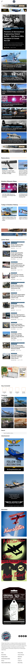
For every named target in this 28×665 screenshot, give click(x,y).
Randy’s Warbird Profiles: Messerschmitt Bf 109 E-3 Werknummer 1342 (17, 287)
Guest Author (13, 279)
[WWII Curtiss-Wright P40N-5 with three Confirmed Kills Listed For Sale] (6, 296)
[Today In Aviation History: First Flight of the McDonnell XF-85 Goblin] (14, 60)
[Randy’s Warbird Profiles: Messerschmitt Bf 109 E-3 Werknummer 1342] (6, 285)
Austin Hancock (5, 68)
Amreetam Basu (13, 269)
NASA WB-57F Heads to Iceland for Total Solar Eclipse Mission (16, 357)
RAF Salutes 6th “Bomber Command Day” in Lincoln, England (17, 276)
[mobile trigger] (2, 1)
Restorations (5, 404)
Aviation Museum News (7, 102)
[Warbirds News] (20, 402)
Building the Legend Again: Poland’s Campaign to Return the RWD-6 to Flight (8, 172)
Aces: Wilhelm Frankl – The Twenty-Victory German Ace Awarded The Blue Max (13, 79)
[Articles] (7, 423)
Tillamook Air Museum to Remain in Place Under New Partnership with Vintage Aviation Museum (13, 141)
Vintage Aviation (6, 414)
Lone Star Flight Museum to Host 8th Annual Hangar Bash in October (12, 105)
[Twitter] (11, 390)
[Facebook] (4, 390)
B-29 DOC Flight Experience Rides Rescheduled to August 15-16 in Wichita (18, 316)
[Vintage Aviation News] (14, 1)
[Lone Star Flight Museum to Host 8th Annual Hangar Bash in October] (9, 188)
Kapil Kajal (7, 47)
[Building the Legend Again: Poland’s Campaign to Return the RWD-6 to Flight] (9, 164)
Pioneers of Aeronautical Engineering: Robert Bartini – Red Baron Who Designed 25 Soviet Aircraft (14, 36)
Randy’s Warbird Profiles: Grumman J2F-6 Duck (17, 245)
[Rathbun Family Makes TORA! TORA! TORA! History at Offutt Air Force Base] (6, 325)
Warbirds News (20, 89)
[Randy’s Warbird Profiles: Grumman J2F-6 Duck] (6, 245)
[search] (26, 1)
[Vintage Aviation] (7, 412)
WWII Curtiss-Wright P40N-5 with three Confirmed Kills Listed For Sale (18, 296)
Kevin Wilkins (13, 328)
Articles (4, 89)
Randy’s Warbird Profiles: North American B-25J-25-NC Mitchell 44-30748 (18, 347)
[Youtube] (24, 390)
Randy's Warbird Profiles (12, 89)
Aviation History (7, 29)
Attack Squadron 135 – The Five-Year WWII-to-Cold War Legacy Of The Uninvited (13, 129)
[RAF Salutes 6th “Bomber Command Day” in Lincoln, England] (6, 276)
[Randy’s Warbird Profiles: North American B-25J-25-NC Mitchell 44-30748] (6, 345)
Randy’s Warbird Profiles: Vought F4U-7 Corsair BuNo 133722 (17, 307)
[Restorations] (7, 402)
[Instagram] (17, 390)
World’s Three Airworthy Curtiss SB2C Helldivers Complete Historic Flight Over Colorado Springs (17, 255)
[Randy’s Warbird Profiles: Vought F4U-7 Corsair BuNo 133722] (6, 305)
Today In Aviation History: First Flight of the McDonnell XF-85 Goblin (14, 66)
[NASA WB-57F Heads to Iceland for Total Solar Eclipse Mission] (6, 356)
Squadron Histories (6, 126)
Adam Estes (13, 248)
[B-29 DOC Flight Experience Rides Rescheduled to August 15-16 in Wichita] (6, 316)
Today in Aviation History (10, 215)
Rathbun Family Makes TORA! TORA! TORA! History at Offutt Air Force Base (18, 326)
